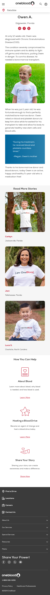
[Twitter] (14, 563)
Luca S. (8, 345)
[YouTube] (20, 563)
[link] (4, 10)
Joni (7, 291)
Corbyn (8, 236)
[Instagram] (9, 563)
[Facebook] (3, 563)
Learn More (25, 397)
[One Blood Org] (11, 575)
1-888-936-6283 (9, 580)
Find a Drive (11, 10)
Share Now (25, 476)
